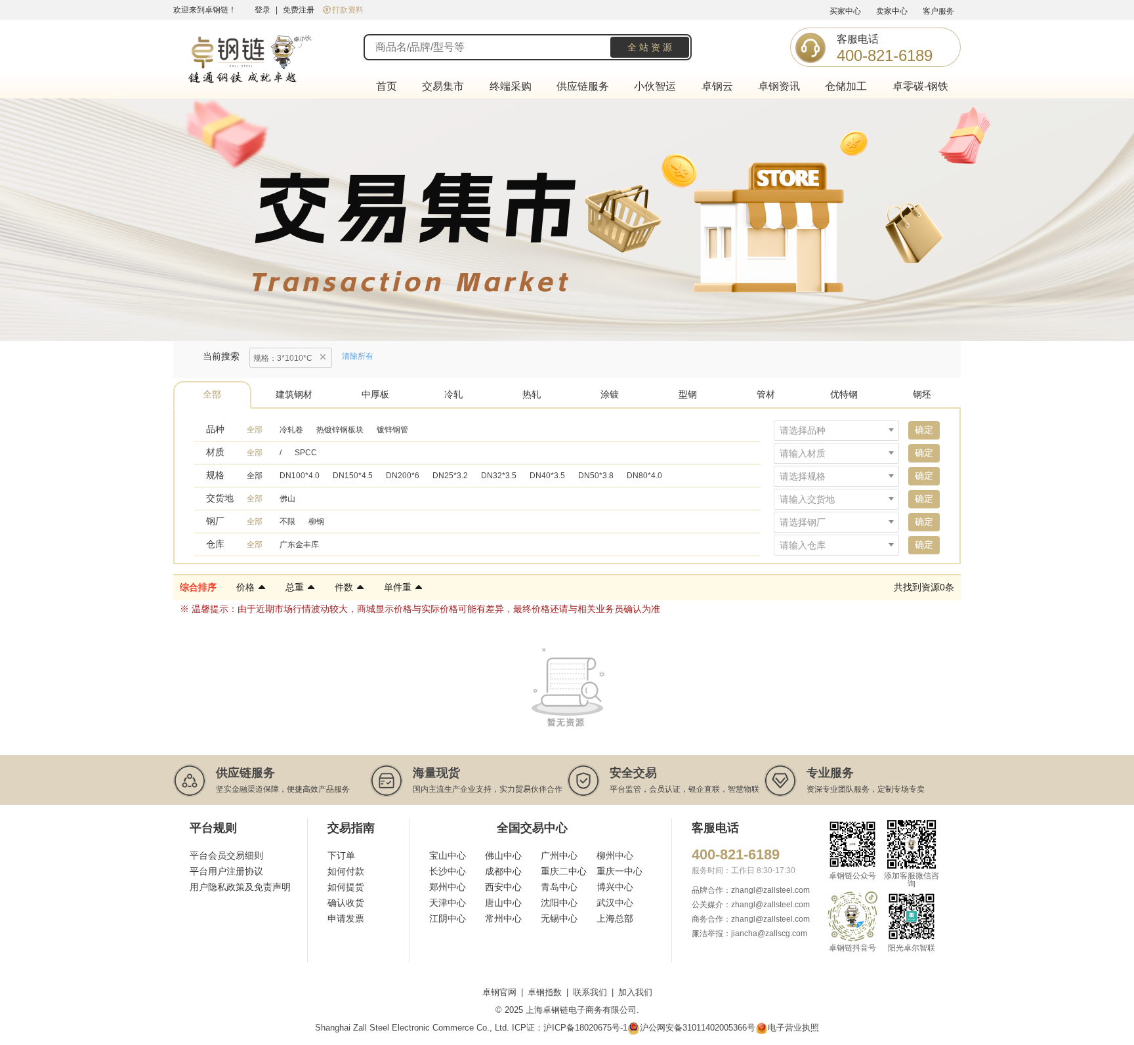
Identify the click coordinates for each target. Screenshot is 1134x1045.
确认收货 (345, 902)
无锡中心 (559, 918)
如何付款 (345, 871)
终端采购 (511, 86)
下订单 (341, 855)
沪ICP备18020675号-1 (585, 1028)
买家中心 (845, 11)
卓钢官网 (499, 992)
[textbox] (836, 430)
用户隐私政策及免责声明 (240, 887)
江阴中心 (447, 918)
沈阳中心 (559, 902)
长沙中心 (447, 871)
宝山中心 (447, 855)
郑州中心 (447, 887)
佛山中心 (503, 855)
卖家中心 (892, 11)
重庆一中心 (619, 871)
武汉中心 (615, 902)
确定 (924, 429)
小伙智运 (655, 86)
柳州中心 (615, 855)
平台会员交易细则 (226, 855)
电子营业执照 (793, 1028)
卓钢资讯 (779, 86)
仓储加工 (846, 86)
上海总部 (615, 918)
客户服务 (938, 11)
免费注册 (298, 9)
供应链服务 (582, 86)
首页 (386, 86)
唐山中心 (503, 902)
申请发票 (345, 918)
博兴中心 (615, 887)
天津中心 (447, 902)
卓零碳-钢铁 (920, 86)
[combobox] (836, 430)
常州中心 (503, 918)
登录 (262, 9)
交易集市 (443, 86)
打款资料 (348, 9)
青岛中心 (559, 887)
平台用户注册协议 (226, 871)
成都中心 (503, 871)
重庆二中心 (564, 871)
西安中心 (503, 887)
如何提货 (345, 887)
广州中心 (559, 855)
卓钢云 (717, 86)
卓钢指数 (545, 992)
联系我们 (590, 992)
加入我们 (635, 992)
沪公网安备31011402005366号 (697, 1028)
